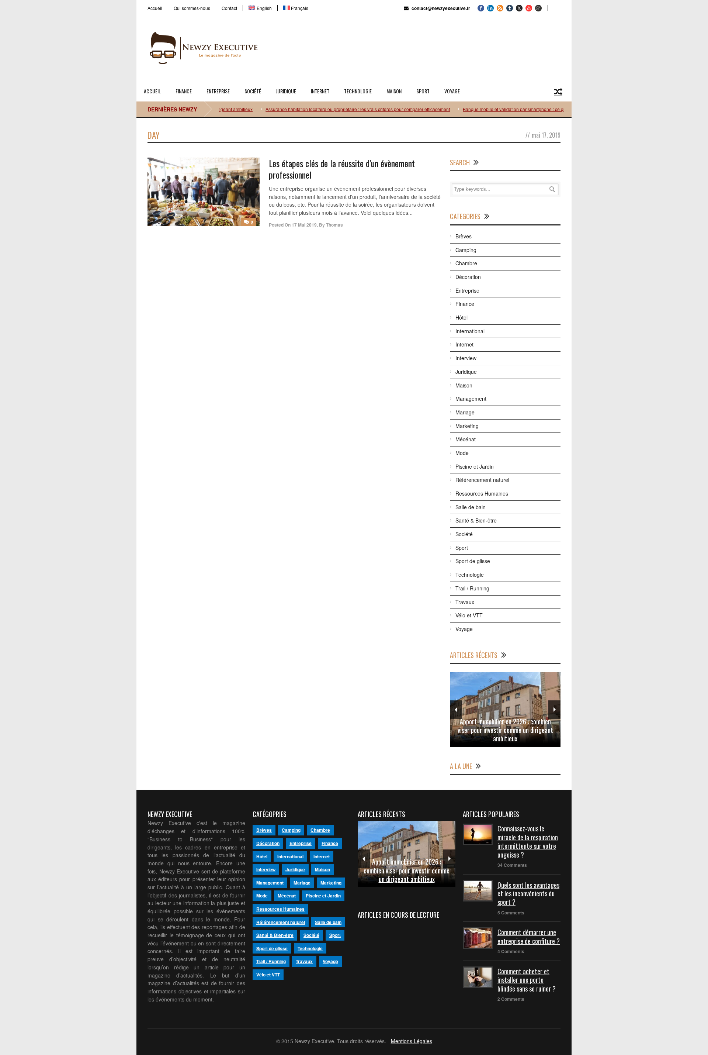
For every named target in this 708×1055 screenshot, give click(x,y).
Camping (465, 250)
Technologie (358, 91)
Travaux (464, 602)
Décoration (468, 276)
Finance (184, 91)
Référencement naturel (482, 479)
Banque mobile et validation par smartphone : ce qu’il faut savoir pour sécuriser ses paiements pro (543, 109)
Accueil (155, 8)
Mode (462, 452)
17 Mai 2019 (304, 224)
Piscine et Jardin (474, 466)
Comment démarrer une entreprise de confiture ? (528, 936)
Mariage (465, 412)
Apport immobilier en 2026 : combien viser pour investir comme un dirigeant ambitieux (505, 730)
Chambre (466, 263)
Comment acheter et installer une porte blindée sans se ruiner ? (526, 979)
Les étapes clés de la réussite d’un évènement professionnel (342, 168)
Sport (423, 91)
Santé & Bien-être (476, 520)
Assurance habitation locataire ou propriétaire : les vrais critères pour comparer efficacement (340, 109)
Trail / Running (472, 588)
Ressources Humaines (481, 493)
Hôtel (461, 317)
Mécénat (465, 439)
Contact (229, 8)
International (470, 331)
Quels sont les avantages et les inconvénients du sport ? (528, 893)
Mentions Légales (411, 1041)
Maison (394, 91)
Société (252, 91)
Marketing (467, 426)
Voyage (452, 91)
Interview (465, 358)
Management (470, 398)
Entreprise (218, 91)
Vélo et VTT (469, 615)
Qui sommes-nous (192, 8)
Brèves (463, 236)
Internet (320, 91)
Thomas (334, 224)
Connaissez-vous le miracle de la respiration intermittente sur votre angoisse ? (527, 841)
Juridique (286, 91)
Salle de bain (470, 507)
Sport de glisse (472, 561)
